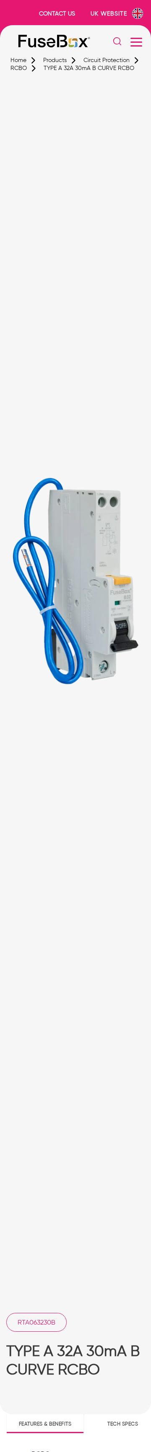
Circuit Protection (106, 60)
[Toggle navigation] (136, 42)
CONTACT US (57, 13)
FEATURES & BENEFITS (45, 1424)
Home (18, 60)
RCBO (18, 68)
